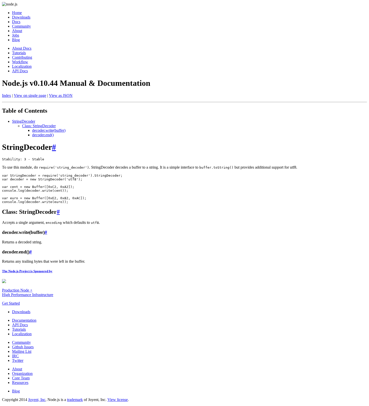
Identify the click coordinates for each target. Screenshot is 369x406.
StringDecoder (23, 121)
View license (117, 399)
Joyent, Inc (36, 399)
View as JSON (61, 95)
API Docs (20, 71)
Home (17, 13)
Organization (22, 373)
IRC (15, 356)
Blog (16, 40)
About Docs (21, 48)
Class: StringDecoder (39, 126)
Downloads (21, 17)
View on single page (30, 95)
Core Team (21, 378)
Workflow (20, 62)
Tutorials (19, 53)
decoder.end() (43, 135)
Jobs (15, 35)
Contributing (22, 57)
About (17, 31)
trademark (75, 399)
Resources (20, 382)
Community (21, 26)
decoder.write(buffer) (49, 130)
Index (6, 95)
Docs (16, 22)
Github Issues (23, 347)
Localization (22, 66)
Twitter (17, 360)
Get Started (11, 303)
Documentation (24, 320)
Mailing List (21, 351)
